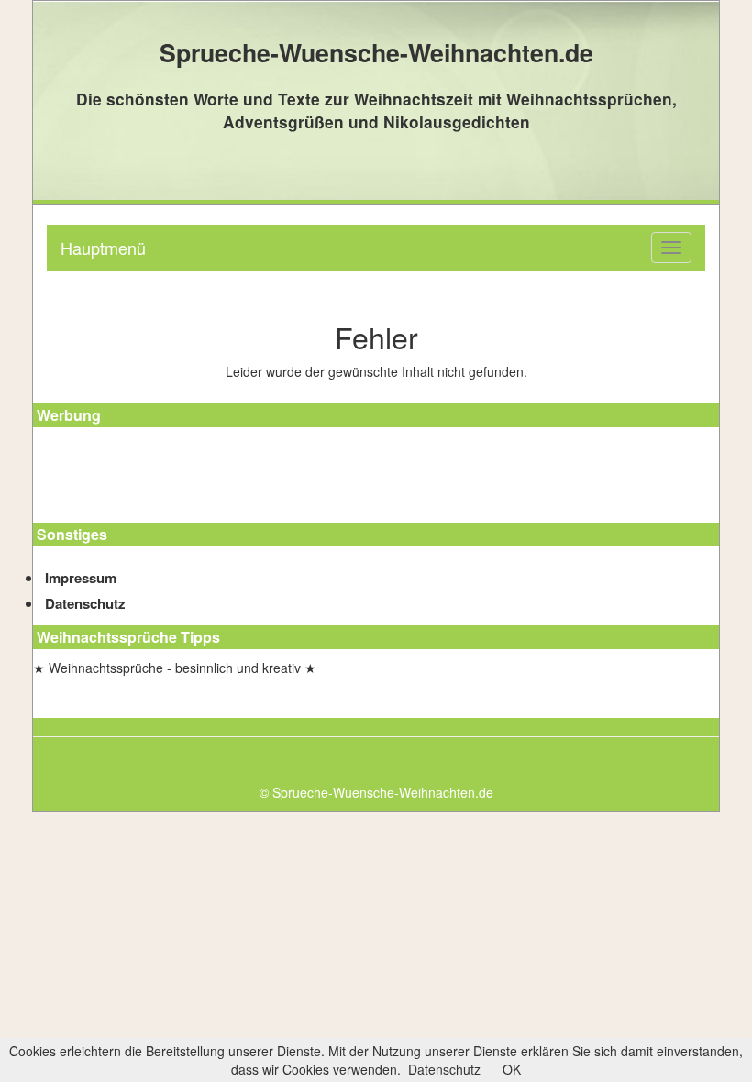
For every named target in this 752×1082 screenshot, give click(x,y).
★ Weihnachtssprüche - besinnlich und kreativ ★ (174, 667)
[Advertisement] (115, 477)
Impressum (80, 578)
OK (512, 1069)
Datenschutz (85, 603)
